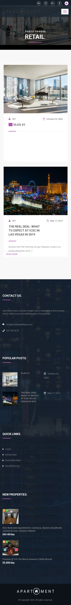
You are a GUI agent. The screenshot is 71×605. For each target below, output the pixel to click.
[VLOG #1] (36, 89)
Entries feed (11, 454)
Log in (8, 449)
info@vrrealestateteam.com (19, 324)
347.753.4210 (12, 330)
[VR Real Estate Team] (21, 10)
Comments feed (12, 460)
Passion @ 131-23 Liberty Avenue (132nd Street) (27, 559)
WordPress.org (12, 466)
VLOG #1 (25, 373)
